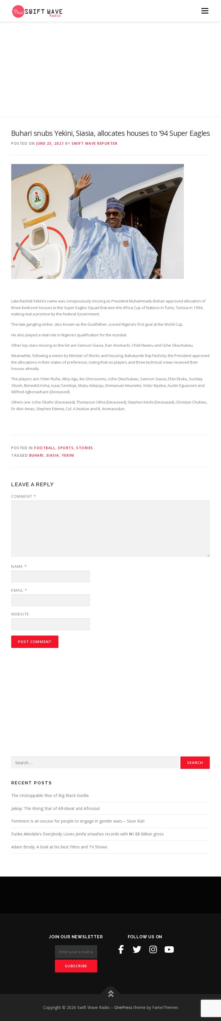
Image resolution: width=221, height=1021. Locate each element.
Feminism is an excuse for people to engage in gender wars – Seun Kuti (77, 821)
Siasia (52, 455)
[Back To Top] (110, 994)
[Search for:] (95, 762)
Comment (23, 496)
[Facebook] (121, 949)
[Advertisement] (110, 65)
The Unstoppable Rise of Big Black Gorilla (50, 795)
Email (19, 590)
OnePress (123, 1007)
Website (20, 614)
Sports (66, 447)
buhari (36, 455)
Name (19, 566)
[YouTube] (169, 949)
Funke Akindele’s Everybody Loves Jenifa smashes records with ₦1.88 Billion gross (87, 834)
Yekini (68, 455)
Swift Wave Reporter (95, 143)
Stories (84, 447)
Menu (205, 10)
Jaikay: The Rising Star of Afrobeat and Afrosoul (55, 808)
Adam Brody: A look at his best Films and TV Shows (59, 847)
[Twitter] (137, 949)
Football (44, 447)
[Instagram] (153, 949)
